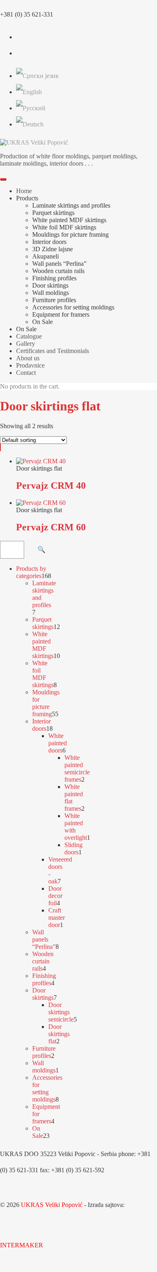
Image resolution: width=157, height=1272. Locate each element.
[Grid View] (0, 447)
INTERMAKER (21, 1245)
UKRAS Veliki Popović (52, 1204)
